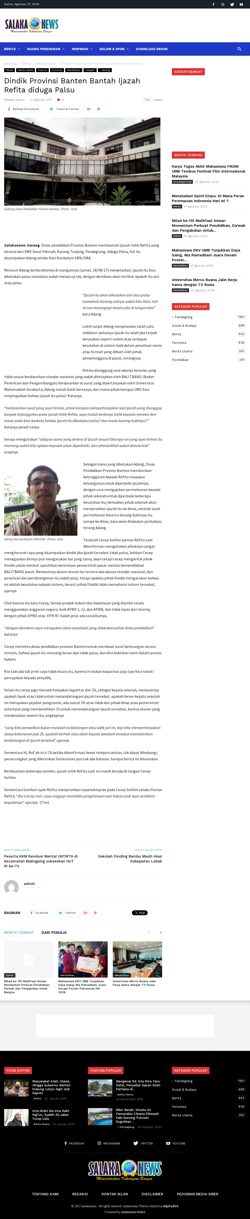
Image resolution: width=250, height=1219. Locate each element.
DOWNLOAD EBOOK (152, 49)
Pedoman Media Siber (198, 1194)
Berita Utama (25, 70)
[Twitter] (232, 4)
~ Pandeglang (204, 317)
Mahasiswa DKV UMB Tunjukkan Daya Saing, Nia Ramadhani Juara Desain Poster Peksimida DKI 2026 (82, 987)
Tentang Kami (45, 1194)
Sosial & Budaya (204, 325)
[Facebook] (213, 4)
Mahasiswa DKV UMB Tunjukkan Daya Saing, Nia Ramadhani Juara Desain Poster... (206, 255)
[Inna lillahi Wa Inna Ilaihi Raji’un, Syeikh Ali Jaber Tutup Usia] (16, 1117)
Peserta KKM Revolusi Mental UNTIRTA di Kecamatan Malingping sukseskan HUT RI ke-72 (41, 861)
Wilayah (90, 70)
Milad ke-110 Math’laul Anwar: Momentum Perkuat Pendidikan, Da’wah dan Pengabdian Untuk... (208, 225)
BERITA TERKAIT (19, 933)
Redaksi (80, 1194)
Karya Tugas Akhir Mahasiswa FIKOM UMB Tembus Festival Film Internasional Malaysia (208, 171)
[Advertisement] (156, 21)
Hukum (42, 70)
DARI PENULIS (54, 933)
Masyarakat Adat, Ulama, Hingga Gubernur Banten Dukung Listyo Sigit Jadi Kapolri (51, 1087)
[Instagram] (223, 4)
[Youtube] (241, 4)
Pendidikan (73, 70)
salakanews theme (133, 1212)
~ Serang (105, 70)
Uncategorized (182, 181)
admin (20, 99)
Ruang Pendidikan (43, 49)
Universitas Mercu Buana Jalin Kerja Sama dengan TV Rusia (134, 983)
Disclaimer (152, 1194)
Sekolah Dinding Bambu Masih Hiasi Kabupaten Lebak (130, 858)
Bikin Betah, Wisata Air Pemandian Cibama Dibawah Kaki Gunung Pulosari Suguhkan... (137, 1115)
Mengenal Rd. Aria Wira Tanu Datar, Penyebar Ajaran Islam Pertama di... (138, 1085)
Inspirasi (80, 49)
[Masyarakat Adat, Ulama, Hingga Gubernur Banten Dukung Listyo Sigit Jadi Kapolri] (16, 1088)
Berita (10, 49)
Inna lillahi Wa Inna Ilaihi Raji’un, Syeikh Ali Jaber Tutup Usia (50, 1115)
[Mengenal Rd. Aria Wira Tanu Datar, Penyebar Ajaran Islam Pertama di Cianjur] (100, 1088)
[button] (239, 48)
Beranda (10, 63)
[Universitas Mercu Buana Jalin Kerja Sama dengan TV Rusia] (137, 959)
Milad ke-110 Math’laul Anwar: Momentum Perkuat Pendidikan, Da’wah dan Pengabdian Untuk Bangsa (27, 987)
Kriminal (57, 70)
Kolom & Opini (112, 49)
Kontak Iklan (115, 1194)
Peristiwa (204, 343)
